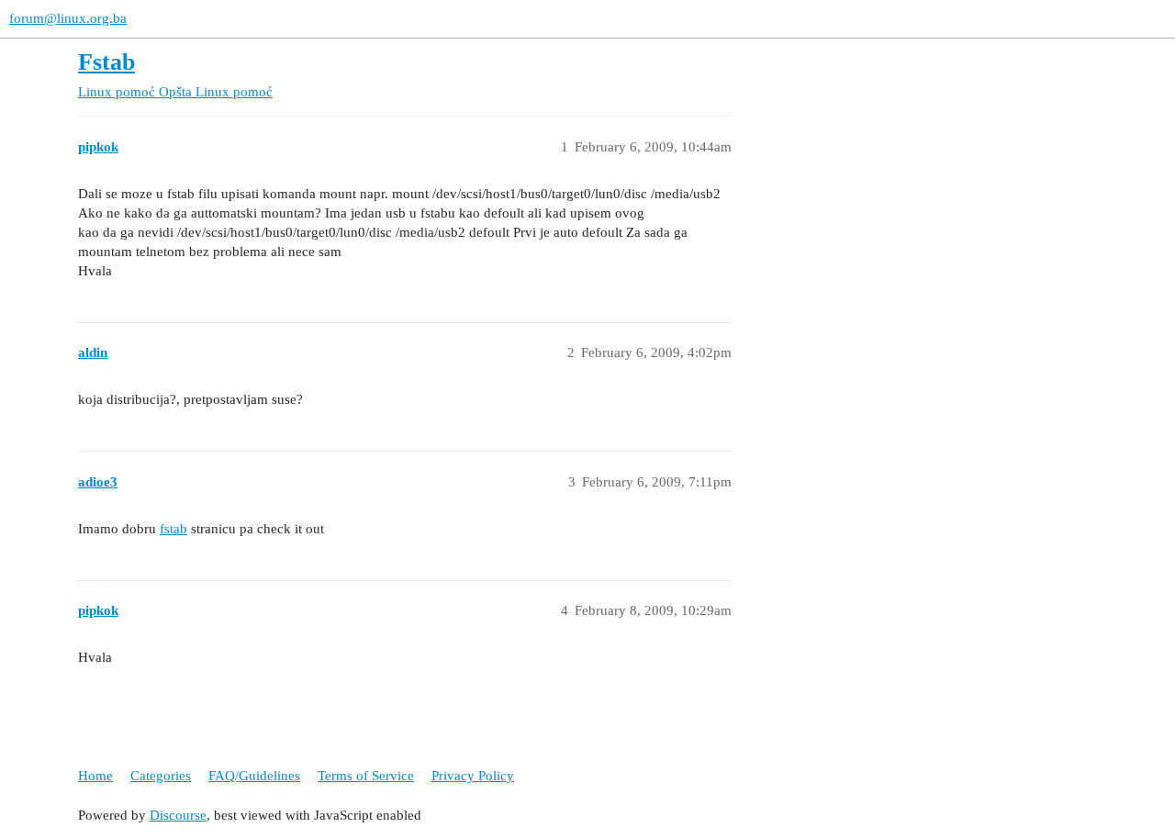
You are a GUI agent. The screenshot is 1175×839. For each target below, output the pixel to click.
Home (95, 775)
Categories (160, 775)
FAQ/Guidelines (254, 775)
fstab (173, 528)
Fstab (106, 62)
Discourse (178, 815)
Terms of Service (366, 775)
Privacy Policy (472, 775)
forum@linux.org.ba (68, 18)
